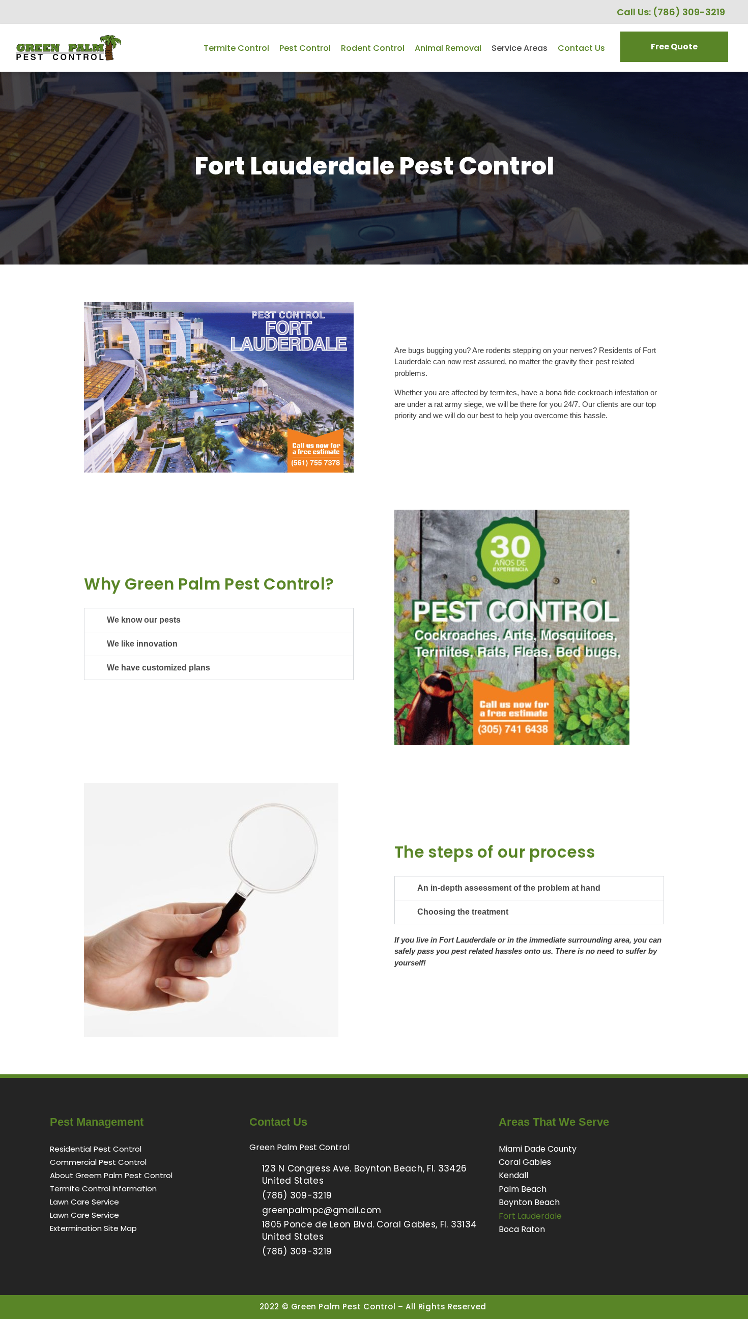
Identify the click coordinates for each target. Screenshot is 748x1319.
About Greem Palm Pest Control (111, 1175)
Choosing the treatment (462, 911)
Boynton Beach (529, 1202)
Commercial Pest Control (98, 1162)
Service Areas (520, 48)
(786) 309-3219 (689, 12)
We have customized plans (158, 667)
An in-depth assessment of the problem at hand (508, 888)
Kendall (513, 1175)
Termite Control (236, 48)
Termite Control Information (103, 1188)
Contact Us (581, 48)
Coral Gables (525, 1162)
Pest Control (305, 48)
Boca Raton (522, 1229)
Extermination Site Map (93, 1228)
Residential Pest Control (95, 1149)
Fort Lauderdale (530, 1216)
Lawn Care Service (84, 1201)
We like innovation (142, 643)
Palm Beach (522, 1189)
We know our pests (144, 619)
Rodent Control (373, 48)
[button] (218, 620)
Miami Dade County (538, 1149)
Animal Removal (448, 48)
